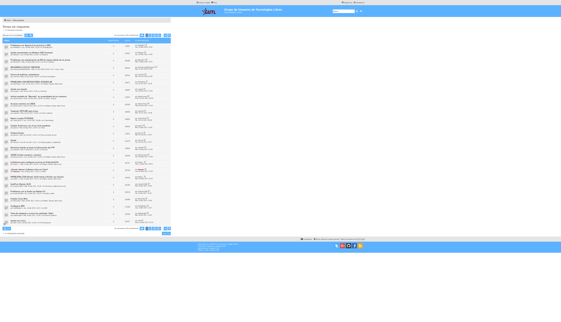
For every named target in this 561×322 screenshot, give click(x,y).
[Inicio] (210, 11)
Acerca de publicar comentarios (25, 74)
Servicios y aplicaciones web (55, 186)
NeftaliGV (16, 47)
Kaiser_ (16, 164)
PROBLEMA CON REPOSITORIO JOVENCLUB (31, 82)
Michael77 (16, 62)
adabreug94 (17, 215)
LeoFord (16, 76)
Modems (45, 55)
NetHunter (17, 84)
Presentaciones (45, 223)
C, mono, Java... (59, 69)
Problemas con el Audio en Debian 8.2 (28, 191)
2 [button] (150, 35)
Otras (43, 128)
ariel (14, 223)
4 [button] (156, 35)
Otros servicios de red (48, 135)
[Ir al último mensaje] (146, 45)
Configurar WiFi (18, 206)
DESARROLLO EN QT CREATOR (25, 67)
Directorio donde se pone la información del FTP (33, 148)
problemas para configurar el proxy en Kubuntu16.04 (34, 162)
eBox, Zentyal (51, 98)
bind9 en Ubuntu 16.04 (21, 184)
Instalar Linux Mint (19, 199)
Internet (44, 91)
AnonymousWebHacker (21, 69)
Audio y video (49, 193)
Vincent (16, 142)
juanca (15, 128)
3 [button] (153, 35)
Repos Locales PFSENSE (22, 118)
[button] (142, 35)
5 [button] (159, 35)
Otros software (49, 62)
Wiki (44, 171)
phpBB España (221, 246)
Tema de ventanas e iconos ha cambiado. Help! (32, 213)
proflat (204, 248)
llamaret (16, 171)
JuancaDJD (17, 120)
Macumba (16, 201)
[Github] (348, 245)
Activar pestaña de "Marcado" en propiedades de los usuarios (38, 96)
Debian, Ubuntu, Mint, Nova (53, 84)
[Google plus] (342, 245)
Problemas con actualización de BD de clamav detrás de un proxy (40, 60)
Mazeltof (213, 248)
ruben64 (16, 113)
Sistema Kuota (17, 133)
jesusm (15, 135)
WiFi (45, 208)
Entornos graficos (50, 215)
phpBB (211, 244)
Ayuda (13, 140)
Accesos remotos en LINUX (23, 104)
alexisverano (17, 98)
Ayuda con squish (19, 89)
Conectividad (48, 120)
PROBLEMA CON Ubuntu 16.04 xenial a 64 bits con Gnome (37, 177)
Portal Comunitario (48, 76)
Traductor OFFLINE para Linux (24, 111)
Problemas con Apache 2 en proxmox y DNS (31, 45)
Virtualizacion (47, 47)
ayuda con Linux (18, 221)
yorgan (15, 91)
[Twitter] (337, 245)
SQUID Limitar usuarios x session (26, 155)
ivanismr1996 (18, 186)
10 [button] (166, 35)
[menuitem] (214, 2)
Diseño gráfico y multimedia (50, 142)
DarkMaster (17, 208)
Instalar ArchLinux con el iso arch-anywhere (30, 126)
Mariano (16, 55)
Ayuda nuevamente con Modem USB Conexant (32, 53)
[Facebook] (354, 245)
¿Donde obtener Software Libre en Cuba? (29, 169)
